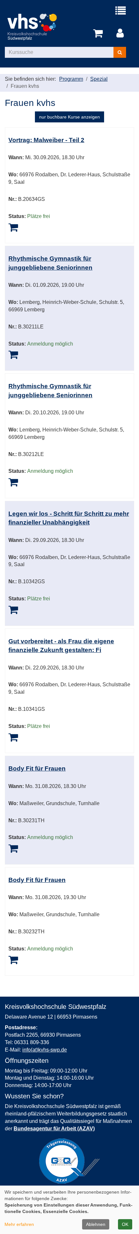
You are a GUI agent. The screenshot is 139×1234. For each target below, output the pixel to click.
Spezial (99, 79)
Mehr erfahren (19, 1224)
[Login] (121, 33)
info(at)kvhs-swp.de (44, 1050)
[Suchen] (119, 52)
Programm (71, 79)
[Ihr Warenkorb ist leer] (99, 33)
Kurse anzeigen (69, 116)
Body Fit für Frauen (37, 768)
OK (125, 1224)
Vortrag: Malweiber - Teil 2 (46, 140)
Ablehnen (95, 1224)
